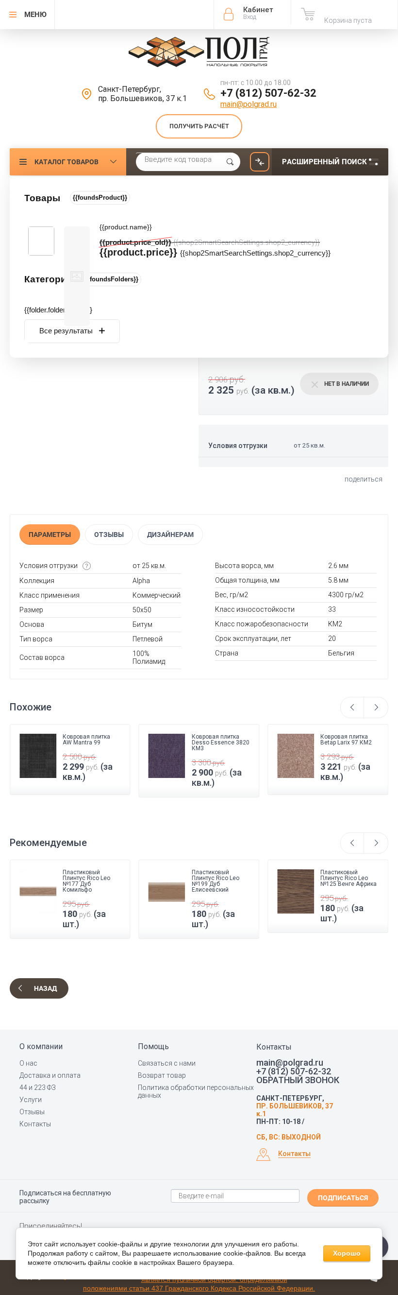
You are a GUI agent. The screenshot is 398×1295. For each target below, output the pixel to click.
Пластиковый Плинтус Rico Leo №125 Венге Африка (348, 878)
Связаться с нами (167, 1063)
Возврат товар (162, 1075)
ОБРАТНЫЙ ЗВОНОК (297, 1080)
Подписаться (343, 1198)
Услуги (30, 1100)
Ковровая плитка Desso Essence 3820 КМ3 (146, 742)
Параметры (50, 534)
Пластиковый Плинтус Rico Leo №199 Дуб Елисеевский (215, 881)
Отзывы (109, 534)
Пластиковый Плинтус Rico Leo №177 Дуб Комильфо (86, 881)
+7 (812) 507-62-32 (268, 93)
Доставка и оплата (50, 1075)
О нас (28, 1063)
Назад (45, 988)
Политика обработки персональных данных (196, 1091)
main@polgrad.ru (248, 104)
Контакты (35, 1124)
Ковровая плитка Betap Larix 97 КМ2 (272, 739)
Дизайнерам (170, 534)
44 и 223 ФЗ (37, 1087)
